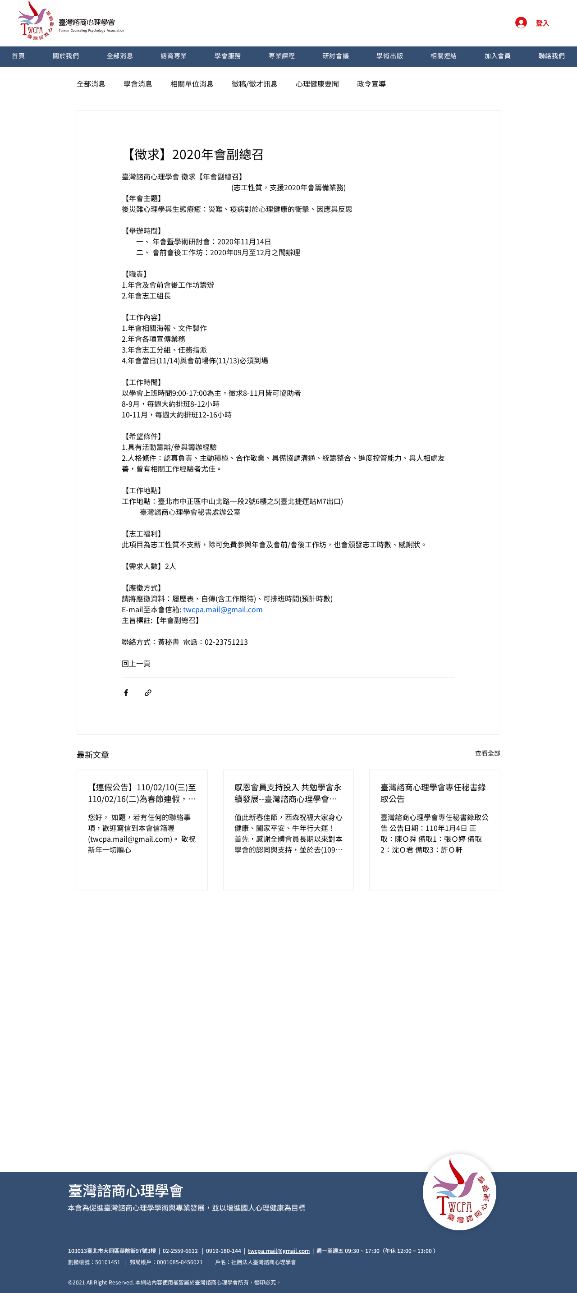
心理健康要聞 (317, 83)
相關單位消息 (192, 83)
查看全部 (487, 752)
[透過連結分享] (148, 692)
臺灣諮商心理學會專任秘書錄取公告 (433, 792)
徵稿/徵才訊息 (255, 83)
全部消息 (91, 83)
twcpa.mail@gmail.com (279, 1250)
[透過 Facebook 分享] (126, 692)
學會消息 (138, 83)
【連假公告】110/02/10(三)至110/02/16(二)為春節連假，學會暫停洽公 (142, 792)
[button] (66, 56)
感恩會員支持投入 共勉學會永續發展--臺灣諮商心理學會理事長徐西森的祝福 (288, 792)
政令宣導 (371, 83)
